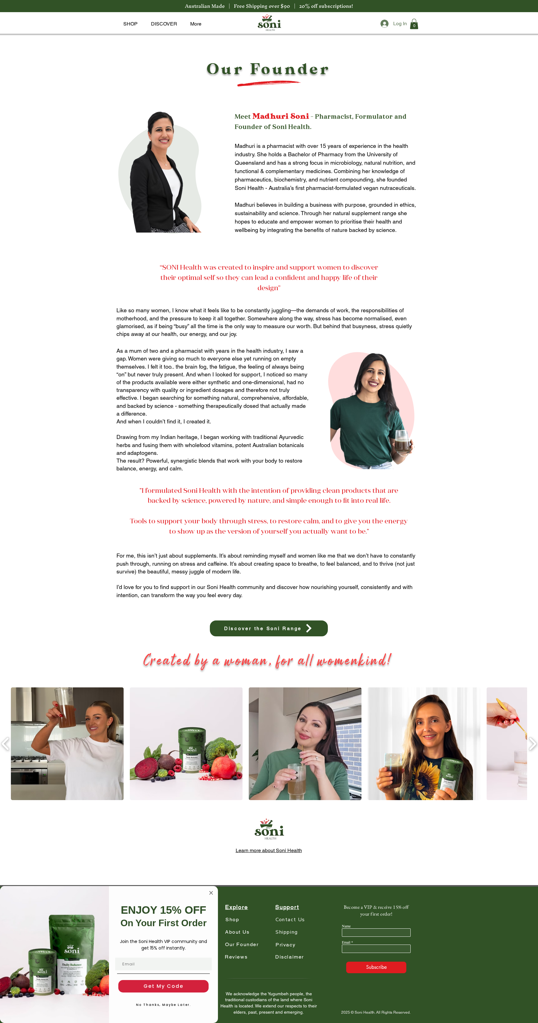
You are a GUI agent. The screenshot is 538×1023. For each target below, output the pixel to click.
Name (346, 926)
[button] (130, 24)
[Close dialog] (211, 893)
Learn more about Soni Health (269, 850)
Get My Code (163, 986)
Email (346, 942)
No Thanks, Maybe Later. (163, 1004)
